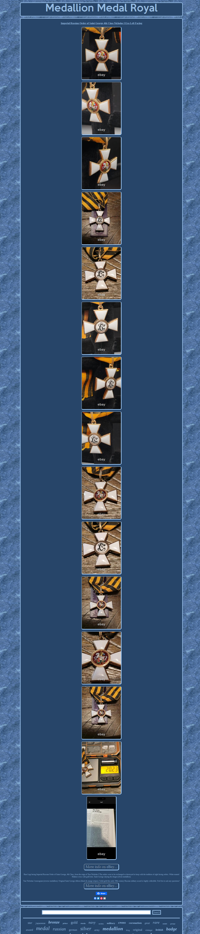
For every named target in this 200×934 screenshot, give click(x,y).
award (29, 929)
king (128, 930)
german (73, 929)
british (159, 929)
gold (74, 922)
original (137, 929)
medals (165, 924)
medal (43, 928)
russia (83, 923)
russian (59, 928)
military (111, 923)
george (172, 924)
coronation (135, 922)
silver (85, 928)
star (30, 922)
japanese (40, 923)
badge (171, 929)
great (147, 923)
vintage (148, 930)
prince (65, 923)
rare (156, 922)
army (97, 930)
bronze (54, 922)
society (101, 924)
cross (122, 922)
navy (92, 922)
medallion (113, 928)
